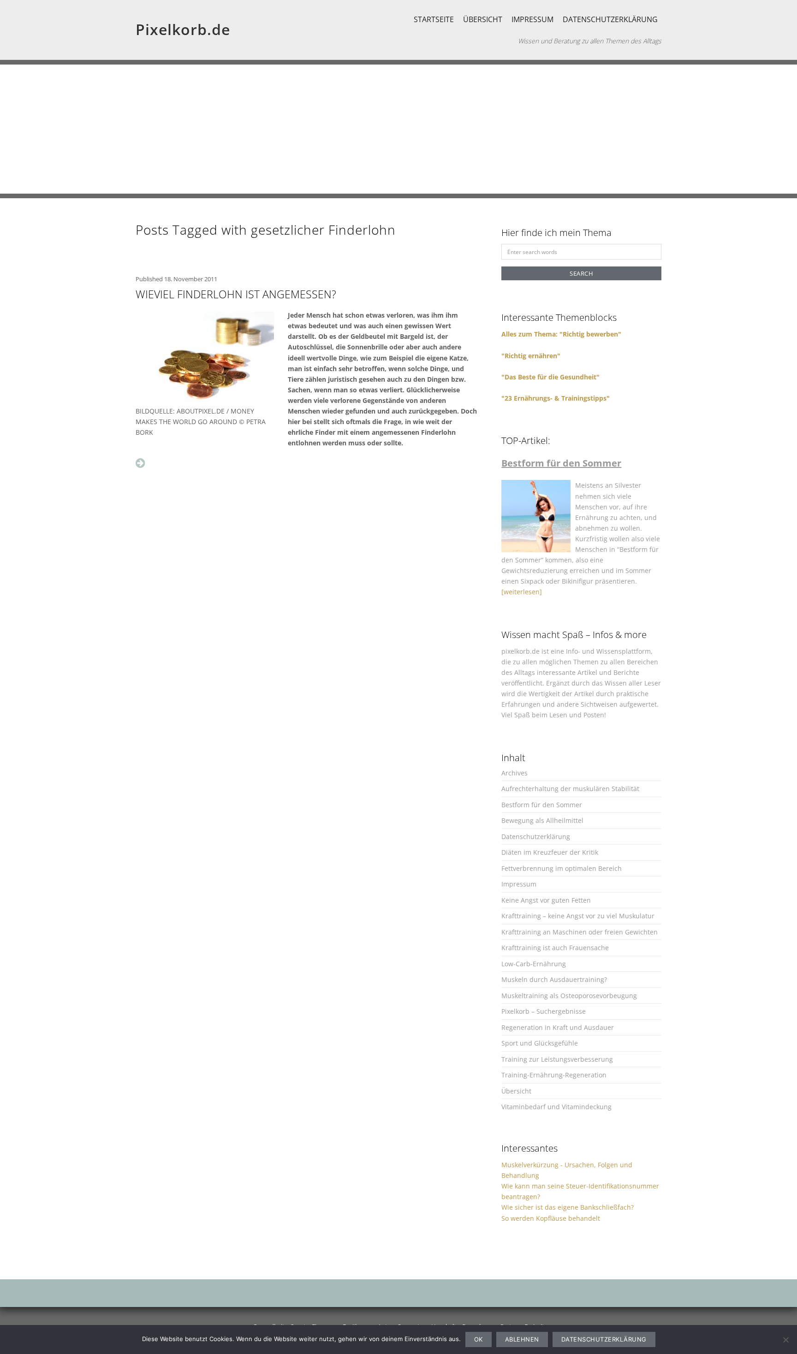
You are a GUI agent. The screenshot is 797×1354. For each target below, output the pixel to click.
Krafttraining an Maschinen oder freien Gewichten (579, 932)
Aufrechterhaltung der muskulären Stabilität (570, 788)
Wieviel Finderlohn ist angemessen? (236, 294)
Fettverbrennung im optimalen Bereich (561, 868)
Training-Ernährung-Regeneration (554, 1074)
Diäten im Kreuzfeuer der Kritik (549, 852)
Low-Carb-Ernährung (533, 963)
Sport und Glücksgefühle (539, 1043)
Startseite (434, 19)
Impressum (532, 19)
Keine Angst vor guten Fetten (546, 900)
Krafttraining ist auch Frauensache (555, 947)
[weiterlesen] (521, 591)
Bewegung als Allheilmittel (542, 820)
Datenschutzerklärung (610, 19)
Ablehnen (522, 1339)
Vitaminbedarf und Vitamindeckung (556, 1106)
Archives (514, 773)
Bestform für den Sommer (541, 804)
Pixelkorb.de (183, 29)
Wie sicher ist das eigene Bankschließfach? (567, 1207)
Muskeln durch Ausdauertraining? (554, 979)
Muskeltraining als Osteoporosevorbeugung (569, 995)
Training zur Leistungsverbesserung (557, 1059)
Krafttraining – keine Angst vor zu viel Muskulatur (577, 915)
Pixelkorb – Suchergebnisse (543, 1011)
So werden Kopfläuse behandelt (550, 1218)
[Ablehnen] (785, 1339)
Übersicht (482, 19)
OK (478, 1339)
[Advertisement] (398, 129)
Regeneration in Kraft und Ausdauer (557, 1027)
